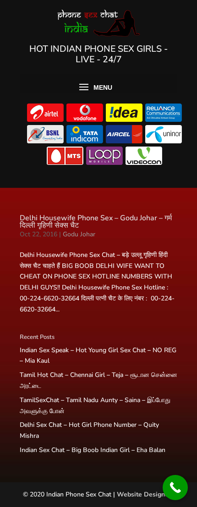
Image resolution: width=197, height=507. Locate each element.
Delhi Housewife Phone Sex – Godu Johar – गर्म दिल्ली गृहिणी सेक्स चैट (96, 221)
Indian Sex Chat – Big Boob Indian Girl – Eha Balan (92, 450)
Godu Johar (79, 234)
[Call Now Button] (175, 487)
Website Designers (145, 494)
